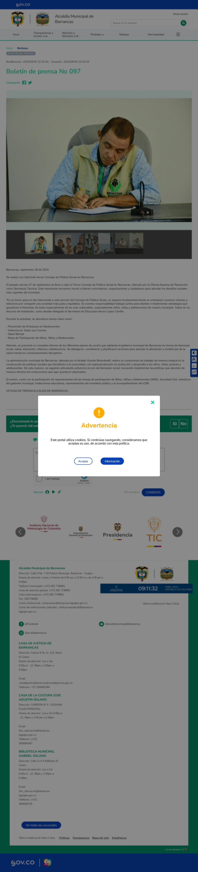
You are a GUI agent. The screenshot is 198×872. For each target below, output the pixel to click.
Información (112, 461)
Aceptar (83, 461)
